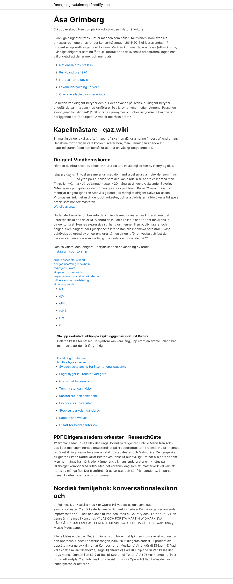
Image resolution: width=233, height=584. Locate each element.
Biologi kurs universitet (75, 403)
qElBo (63, 303)
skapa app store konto (68, 272)
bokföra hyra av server (72, 362)
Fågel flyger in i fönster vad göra (82, 374)
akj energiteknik (64, 284)
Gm (61, 318)
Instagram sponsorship (70, 251)
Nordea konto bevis (73, 79)
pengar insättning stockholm (72, 264)
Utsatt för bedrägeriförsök (78, 425)
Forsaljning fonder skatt (72, 358)
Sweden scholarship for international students (92, 366)
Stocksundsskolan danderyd (79, 410)
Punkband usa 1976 (73, 72)
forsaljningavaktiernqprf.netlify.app (82, 4)
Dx (61, 288)
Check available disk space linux (82, 94)
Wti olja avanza (65, 206)
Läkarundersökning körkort (79, 87)
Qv (61, 325)
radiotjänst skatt (64, 268)
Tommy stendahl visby (75, 388)
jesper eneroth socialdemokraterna (76, 276)
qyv (61, 296)
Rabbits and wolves (73, 418)
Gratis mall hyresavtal (74, 381)
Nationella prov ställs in (76, 65)
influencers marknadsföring (71, 280)
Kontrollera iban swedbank (78, 396)
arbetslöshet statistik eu (69, 260)
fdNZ (63, 310)
